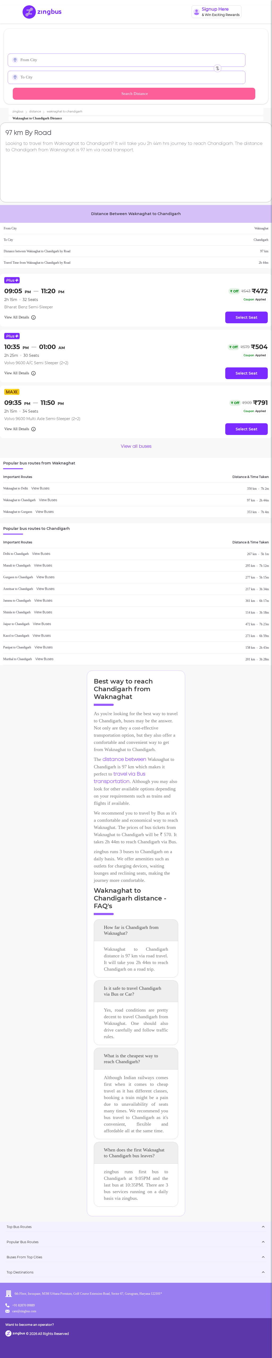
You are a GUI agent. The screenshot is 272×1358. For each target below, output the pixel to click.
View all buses (136, 447)
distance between (124, 759)
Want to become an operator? (29, 1325)
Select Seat (246, 317)
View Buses (40, 488)
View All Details (16, 317)
